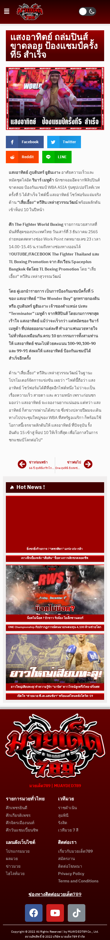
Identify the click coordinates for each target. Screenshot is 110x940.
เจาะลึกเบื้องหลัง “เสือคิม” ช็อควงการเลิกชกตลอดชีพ (55, 558)
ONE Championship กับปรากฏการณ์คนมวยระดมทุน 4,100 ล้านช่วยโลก (55, 627)
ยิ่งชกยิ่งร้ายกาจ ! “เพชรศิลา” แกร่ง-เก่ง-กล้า (55, 549)
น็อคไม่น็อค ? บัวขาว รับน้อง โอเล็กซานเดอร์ (55, 618)
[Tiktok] (76, 913)
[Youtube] (55, 913)
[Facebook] (34, 913)
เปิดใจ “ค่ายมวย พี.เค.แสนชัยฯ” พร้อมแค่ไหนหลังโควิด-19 (55, 696)
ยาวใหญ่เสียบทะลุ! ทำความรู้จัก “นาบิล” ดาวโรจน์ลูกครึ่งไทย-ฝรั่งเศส (55, 686)
